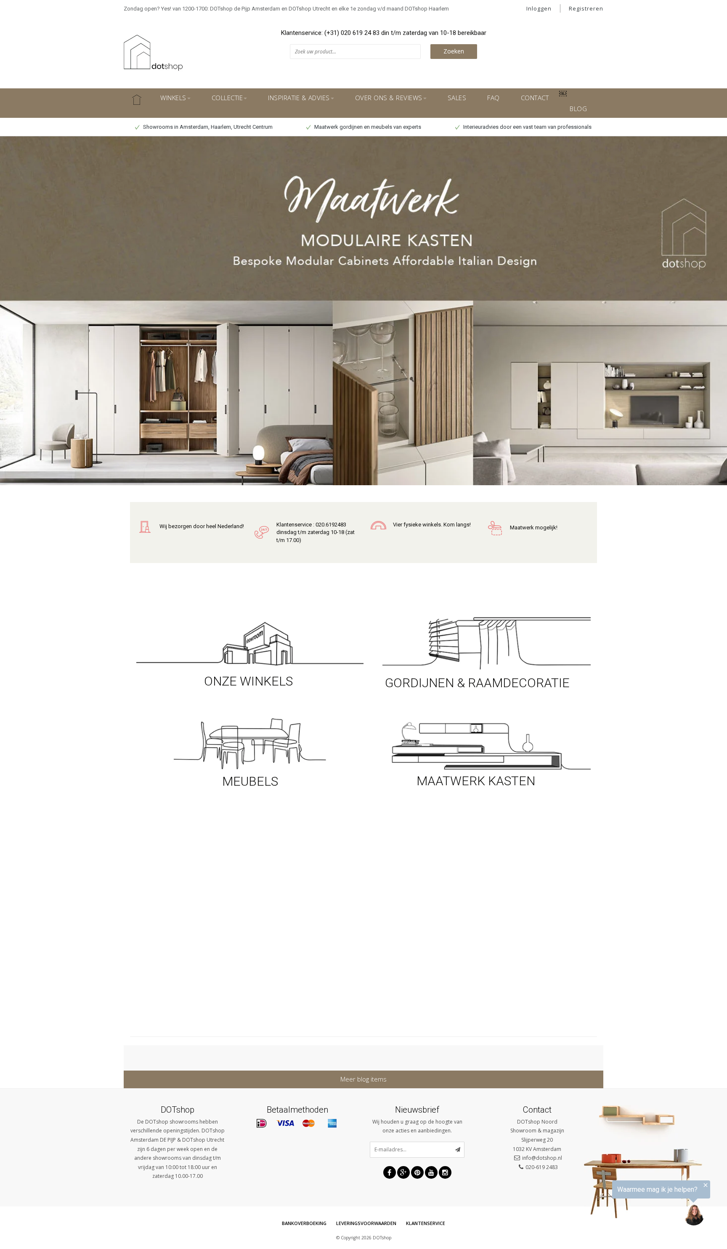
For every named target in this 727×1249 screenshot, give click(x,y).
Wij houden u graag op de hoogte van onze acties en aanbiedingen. (417, 1126)
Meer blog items (363, 1079)
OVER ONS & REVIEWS (388, 97)
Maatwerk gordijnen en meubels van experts (367, 127)
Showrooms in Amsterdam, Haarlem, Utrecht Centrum (207, 127)
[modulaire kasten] (477, 745)
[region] (623, 1204)
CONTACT (535, 97)
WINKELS (173, 97)
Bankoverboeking (304, 1223)
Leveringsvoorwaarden (366, 1223)
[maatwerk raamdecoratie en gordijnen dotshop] (477, 642)
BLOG (578, 108)
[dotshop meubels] (250, 742)
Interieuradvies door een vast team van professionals (527, 127)
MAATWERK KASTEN (477, 780)
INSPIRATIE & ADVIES (299, 97)
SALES (457, 97)
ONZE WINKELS (250, 681)
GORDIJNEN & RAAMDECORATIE (477, 682)
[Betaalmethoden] (261, 1123)
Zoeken (453, 51)
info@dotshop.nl (542, 1157)
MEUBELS (250, 781)
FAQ (493, 97)
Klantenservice (425, 1223)
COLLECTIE (227, 97)
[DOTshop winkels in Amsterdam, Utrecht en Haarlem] (250, 642)
